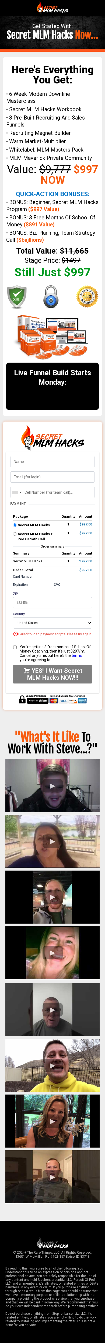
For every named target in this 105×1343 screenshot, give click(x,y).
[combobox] (16, 492)
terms (77, 655)
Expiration (20, 585)
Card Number (23, 576)
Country (19, 614)
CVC (57, 585)
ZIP (15, 594)
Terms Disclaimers (52, 1262)
